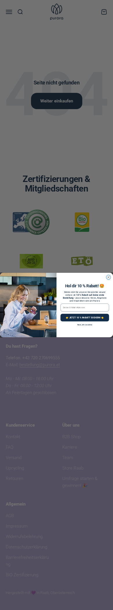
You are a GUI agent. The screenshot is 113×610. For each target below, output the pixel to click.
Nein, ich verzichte (84, 325)
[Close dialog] (108, 277)
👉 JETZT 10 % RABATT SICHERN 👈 (85, 317)
